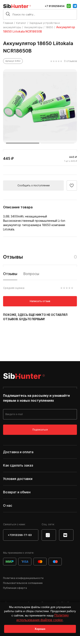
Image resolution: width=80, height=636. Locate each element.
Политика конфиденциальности (23, 578)
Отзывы (10, 274)
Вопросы (31, 274)
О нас (7, 505)
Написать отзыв (40, 301)
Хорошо (40, 628)
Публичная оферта (15, 587)
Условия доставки (17, 479)
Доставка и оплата (18, 452)
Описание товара (18, 207)
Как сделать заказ (18, 465)
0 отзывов (70, 61)
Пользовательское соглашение (23, 583)
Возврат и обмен (17, 492)
